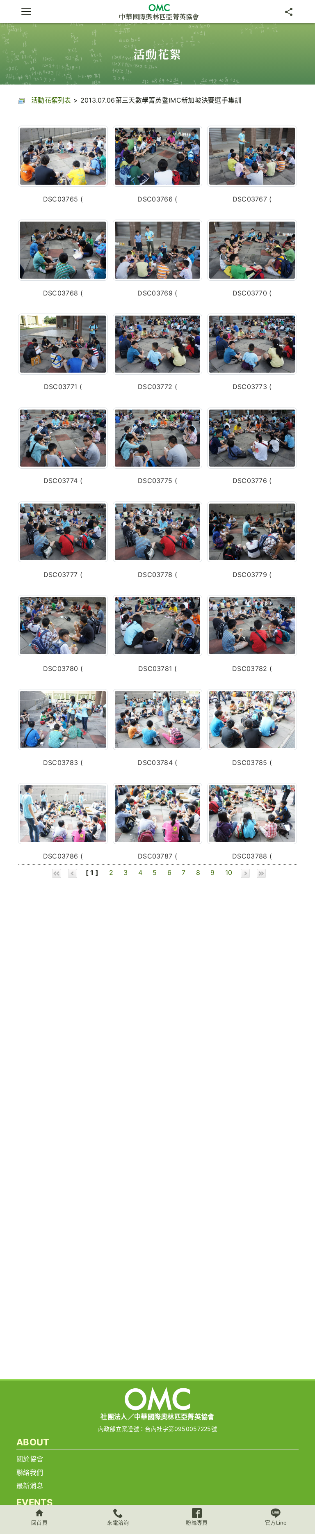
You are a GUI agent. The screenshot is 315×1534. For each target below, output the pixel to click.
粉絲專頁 (197, 1523)
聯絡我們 (29, 1472)
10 (229, 872)
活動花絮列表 (51, 100)
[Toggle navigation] (26, 11)
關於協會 (29, 1459)
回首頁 (39, 1523)
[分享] (289, 11)
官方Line (275, 1523)
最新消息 (29, 1485)
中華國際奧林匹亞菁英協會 (159, 16)
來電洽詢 (118, 1523)
